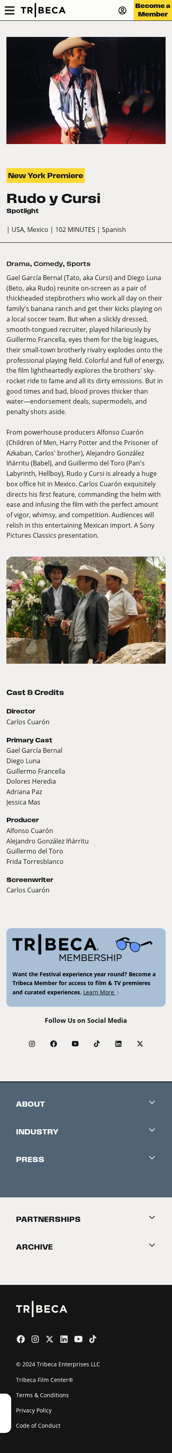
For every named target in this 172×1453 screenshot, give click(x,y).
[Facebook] (53, 1043)
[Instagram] (32, 1043)
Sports (78, 263)
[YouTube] (75, 1043)
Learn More (99, 992)
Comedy (48, 263)
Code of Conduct (38, 1425)
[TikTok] (97, 1043)
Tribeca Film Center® (44, 1380)
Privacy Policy (34, 1410)
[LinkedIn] (118, 1043)
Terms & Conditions (42, 1395)
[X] (140, 1043)
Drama (18, 263)
